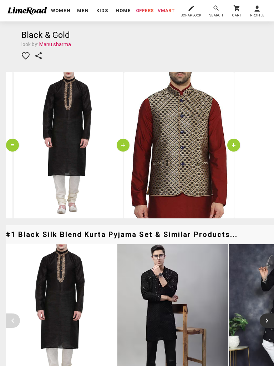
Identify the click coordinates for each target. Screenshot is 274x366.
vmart (166, 10)
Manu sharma (55, 44)
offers (145, 10)
